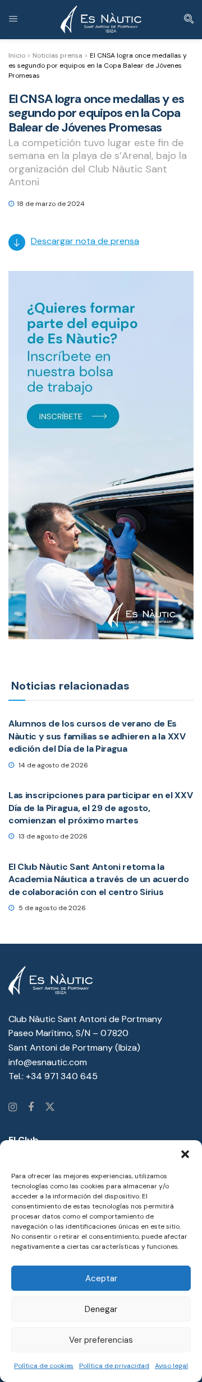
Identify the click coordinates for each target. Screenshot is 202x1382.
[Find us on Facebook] (31, 1107)
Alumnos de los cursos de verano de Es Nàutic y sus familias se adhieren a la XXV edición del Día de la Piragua (97, 736)
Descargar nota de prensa (85, 241)
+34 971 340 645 (62, 1076)
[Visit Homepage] (101, 20)
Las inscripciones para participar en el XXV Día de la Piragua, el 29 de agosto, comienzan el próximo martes (100, 807)
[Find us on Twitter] (50, 1107)
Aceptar (101, 1278)
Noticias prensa (57, 55)
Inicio (16, 55)
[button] (185, 1154)
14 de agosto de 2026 (52, 765)
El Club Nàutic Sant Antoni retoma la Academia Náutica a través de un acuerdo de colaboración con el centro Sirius (98, 879)
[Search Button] (189, 19)
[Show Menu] (13, 19)
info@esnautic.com (47, 1062)
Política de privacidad (114, 1365)
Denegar (101, 1309)
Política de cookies (44, 1365)
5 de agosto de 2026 (51, 907)
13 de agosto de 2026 (52, 836)
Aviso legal (171, 1365)
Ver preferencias (101, 1340)
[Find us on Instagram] (12, 1107)
